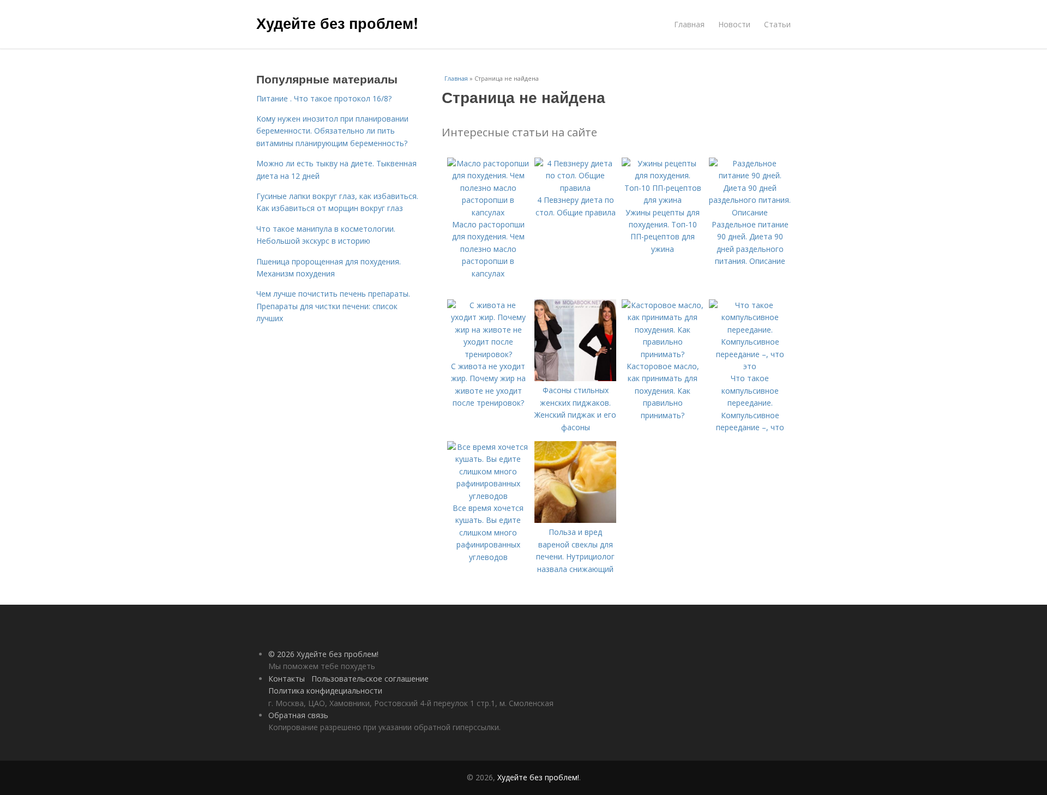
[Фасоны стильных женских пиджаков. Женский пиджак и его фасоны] (575, 378)
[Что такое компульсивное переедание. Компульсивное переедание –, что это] (750, 366)
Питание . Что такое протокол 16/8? (324, 98)
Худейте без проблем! (337, 23)
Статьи (777, 24)
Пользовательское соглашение (370, 678)
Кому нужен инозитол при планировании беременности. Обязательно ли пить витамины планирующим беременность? (332, 130)
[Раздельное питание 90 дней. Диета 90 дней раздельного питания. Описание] (750, 212)
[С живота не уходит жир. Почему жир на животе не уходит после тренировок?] (488, 354)
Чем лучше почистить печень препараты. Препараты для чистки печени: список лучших (333, 305)
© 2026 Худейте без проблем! (323, 654)
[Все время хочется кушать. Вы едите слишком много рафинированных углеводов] (488, 496)
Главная (689, 24)
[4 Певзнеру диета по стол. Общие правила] (575, 188)
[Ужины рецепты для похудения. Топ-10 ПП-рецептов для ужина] (662, 200)
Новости (734, 24)
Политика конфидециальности (325, 690)
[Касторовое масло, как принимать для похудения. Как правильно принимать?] (662, 354)
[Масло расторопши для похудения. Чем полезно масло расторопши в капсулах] (488, 212)
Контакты (286, 678)
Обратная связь (298, 715)
